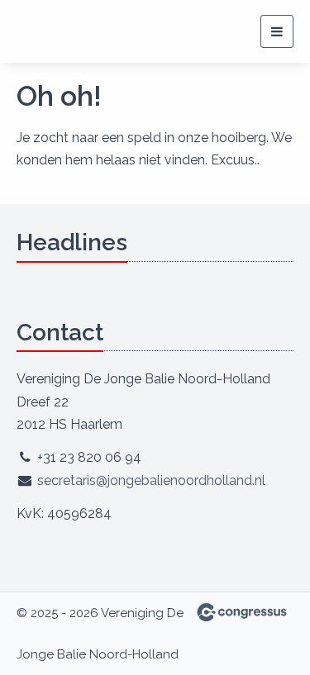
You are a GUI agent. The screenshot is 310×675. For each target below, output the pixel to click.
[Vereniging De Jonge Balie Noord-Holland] (79, 31)
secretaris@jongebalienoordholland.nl (151, 480)
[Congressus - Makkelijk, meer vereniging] (241, 612)
